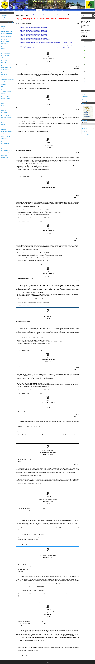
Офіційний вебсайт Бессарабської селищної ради (47, 1)
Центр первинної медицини (6, 146)
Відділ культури (4, 60)
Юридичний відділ (4, 157)
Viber (3, 17)
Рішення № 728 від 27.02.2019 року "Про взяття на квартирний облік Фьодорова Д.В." (35, 39)
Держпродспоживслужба (5, 77)
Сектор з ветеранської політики (6, 131)
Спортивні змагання (4, 138)
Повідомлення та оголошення (6, 117)
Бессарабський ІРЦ (4, 39)
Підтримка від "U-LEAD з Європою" (7, 115)
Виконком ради (23, 14)
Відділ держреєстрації (5, 55)
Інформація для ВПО (55, 10)
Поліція (2, 122)
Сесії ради (3, 134)
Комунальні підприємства (5, 98)
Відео (2, 65)
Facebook (4, 15)
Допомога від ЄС (4, 82)
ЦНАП (2, 153)
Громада (19, 10)
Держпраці (3, 76)
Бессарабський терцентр (5, 41)
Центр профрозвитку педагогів (6, 150)
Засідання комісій (4, 89)
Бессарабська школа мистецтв (6, 31)
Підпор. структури (47, 10)
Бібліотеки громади (4, 43)
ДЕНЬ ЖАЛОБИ (4, 74)
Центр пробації (3, 148)
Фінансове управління (5, 143)
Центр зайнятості (4, 145)
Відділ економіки (4, 57)
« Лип (88, 134)
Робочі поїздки (3, 127)
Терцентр (3, 141)
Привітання (3, 124)
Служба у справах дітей (5, 136)
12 (86, 128)
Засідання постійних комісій (6, 91)
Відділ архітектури (4, 51)
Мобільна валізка (4, 101)
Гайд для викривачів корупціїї (6, 67)
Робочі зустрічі (3, 126)
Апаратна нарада (4, 24)
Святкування (3, 129)
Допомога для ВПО (4, 84)
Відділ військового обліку (5, 53)
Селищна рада (32, 10)
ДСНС (2, 86)
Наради (2, 103)
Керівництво (13, 10)
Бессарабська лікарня (5, 28)
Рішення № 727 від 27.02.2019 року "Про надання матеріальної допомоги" (33, 27)
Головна (3, 10)
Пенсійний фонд (4, 112)
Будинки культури (4, 46)
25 (84, 131)
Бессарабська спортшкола (6, 29)
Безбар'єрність (3, 26)
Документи (25, 10)
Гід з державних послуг (5, 69)
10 (82, 128)
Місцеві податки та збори (5, 100)
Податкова (3, 119)
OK (93, 15)
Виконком (39, 10)
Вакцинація (3, 48)
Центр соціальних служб (5, 152)
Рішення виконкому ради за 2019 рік (43, 14)
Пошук (62, 10)
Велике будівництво (4, 50)
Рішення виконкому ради (31, 14)
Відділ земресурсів (4, 58)
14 (89, 128)
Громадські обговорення (5, 72)
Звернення (3, 93)
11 (84, 128)
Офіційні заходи (4, 108)
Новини (7, 10)
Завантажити (28, 23)
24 (82, 131)
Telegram (4, 19)
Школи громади (4, 155)
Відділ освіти (3, 62)
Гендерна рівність (85, 96)
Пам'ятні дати (3, 110)
